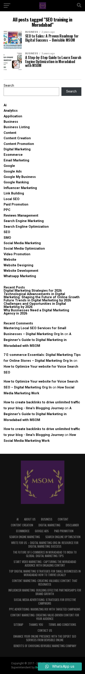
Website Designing (18, 265)
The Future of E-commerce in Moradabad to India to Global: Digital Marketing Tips (45, 554)
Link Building (14, 193)
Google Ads (13, 171)
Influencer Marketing (20, 188)
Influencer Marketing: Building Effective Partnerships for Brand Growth (44, 592)
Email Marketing (16, 160)
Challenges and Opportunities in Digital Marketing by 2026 (35, 305)
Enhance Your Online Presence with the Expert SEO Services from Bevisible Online (44, 638)
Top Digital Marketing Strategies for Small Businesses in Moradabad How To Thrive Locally (45, 573)
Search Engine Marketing (24, 221)
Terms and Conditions (62, 624)
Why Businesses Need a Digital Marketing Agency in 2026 (36, 311)
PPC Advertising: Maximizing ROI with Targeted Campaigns (44, 609)
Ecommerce (13, 155)
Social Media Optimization (24, 249)
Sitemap (18, 624)
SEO (7, 232)
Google (9, 166)
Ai (5, 105)
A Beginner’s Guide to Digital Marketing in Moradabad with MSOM (37, 340)
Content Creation (17, 138)
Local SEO (11, 199)
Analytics (11, 111)
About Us (30, 519)
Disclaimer (72, 525)
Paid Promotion (16, 204)
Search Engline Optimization (26, 227)
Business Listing (17, 127)
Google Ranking (16, 182)
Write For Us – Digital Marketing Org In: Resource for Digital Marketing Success (44, 545)
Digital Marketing (17, 149)
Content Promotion (19, 144)
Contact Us (45, 630)
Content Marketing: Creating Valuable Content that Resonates (45, 582)
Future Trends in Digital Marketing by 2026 (37, 300)
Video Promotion (17, 254)
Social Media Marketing (22, 243)
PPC (7, 210)
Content (10, 133)
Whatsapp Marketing (20, 276)
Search (9, 86)
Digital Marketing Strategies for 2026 (33, 291)
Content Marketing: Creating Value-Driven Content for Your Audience (44, 617)
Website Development (21, 271)
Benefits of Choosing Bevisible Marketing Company (45, 646)
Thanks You (36, 624)
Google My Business (20, 177)
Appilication (13, 116)
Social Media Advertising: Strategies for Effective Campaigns (45, 601)
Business (11, 122)
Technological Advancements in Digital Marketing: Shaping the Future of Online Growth (42, 295)
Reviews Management (21, 216)
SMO (7, 238)
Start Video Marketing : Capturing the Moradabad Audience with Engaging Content (45, 564)
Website (10, 260)
